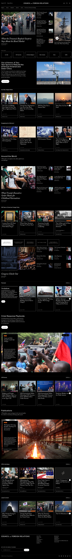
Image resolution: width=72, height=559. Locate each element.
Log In (64, 3)
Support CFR (3, 3)
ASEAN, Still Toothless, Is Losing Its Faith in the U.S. (59, 189)
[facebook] (59, 556)
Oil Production (18, 54)
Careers (38, 538)
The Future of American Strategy (30, 7)
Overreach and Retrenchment (57, 264)
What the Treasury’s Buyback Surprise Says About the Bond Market (16, 40)
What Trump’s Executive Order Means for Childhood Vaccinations (11, 196)
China (54, 54)
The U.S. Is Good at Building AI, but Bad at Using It (26, 300)
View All (68, 282)
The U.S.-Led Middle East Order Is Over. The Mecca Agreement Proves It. (9, 108)
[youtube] (63, 556)
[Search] (67, 3)
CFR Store (56, 539)
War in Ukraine (42, 54)
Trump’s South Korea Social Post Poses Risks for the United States (42, 22)
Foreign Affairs (9, 3)
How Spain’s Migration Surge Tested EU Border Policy (59, 168)
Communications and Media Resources (61, 540)
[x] (70, 556)
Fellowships (56, 537)
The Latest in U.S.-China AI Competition (9, 140)
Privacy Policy (39, 541)
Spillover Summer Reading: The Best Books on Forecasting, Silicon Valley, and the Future (63, 301)
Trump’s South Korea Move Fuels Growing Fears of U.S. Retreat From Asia (41, 31)
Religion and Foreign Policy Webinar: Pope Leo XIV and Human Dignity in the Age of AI (9, 396)
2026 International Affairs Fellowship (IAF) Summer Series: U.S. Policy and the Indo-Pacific (45, 396)
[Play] (57, 38)
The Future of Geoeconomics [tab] (30, 243)
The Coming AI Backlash (60, 247)
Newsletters (56, 538)
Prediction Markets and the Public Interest (62, 394)
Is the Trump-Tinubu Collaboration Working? (42, 167)
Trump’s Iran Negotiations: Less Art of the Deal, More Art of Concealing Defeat (27, 108)
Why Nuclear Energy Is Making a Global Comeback (42, 14)
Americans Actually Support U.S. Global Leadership (43, 225)
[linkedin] (61, 556)
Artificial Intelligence (30, 54)
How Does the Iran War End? (62, 106)
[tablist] (36, 242)
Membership (56, 536)
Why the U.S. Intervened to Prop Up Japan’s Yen (42, 188)
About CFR (38, 536)
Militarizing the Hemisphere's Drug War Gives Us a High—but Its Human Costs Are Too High (27, 483)
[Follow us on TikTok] (68, 556)
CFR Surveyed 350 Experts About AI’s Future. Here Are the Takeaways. (26, 141)
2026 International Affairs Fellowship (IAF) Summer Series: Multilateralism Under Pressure (27, 396)
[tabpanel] (36, 262)
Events (22, 7)
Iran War (6, 54)
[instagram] (65, 556)
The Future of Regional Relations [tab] (53, 243)
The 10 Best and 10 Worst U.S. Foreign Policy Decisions (63, 225)
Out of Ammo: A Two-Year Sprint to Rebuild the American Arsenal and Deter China (12, 66)
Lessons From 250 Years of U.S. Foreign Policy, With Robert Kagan (9, 225)
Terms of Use (56, 541)
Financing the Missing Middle (8, 425)
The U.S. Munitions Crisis (63, 513)
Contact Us (39, 540)
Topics (7, 7)
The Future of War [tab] (41, 242)
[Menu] (70, 3)
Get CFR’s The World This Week (8, 547)
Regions (2, 7)
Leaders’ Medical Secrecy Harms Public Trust (59, 177)
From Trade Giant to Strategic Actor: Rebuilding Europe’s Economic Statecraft (43, 483)
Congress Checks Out (9, 274)
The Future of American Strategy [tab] (7, 243)
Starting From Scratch (41, 263)
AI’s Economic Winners (44, 139)
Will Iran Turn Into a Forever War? (44, 106)
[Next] (70, 105)
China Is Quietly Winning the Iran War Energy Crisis (45, 300)
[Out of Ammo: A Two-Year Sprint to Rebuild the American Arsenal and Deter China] (54, 73)
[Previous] (66, 335)
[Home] (36, 3)
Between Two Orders (41, 256)
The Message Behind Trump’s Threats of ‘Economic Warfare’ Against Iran (8, 483)
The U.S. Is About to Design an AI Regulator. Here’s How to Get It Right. (62, 141)
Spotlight (3, 50)
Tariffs (66, 54)
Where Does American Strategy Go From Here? (27, 224)
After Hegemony (58, 256)
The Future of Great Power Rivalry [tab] (18, 243)
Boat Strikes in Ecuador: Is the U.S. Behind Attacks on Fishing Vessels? (41, 41)
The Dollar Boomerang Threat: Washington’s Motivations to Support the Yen (42, 178)
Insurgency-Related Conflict (9, 339)
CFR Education (39, 539)
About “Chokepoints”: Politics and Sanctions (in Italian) (63, 482)
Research (12, 7)
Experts (17, 7)
